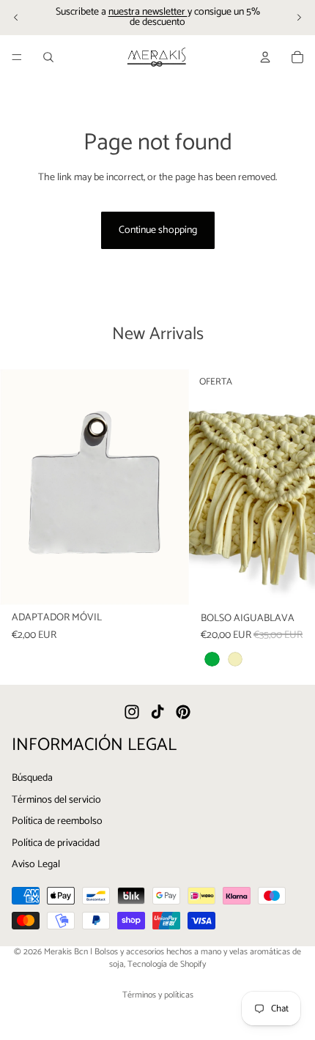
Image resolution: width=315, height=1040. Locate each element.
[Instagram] (132, 712)
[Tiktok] (157, 712)
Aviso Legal (36, 864)
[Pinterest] (183, 712)
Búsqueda (32, 778)
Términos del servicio (56, 799)
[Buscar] (48, 57)
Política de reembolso (57, 821)
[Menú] (17, 57)
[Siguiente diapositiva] (299, 17)
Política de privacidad (56, 842)
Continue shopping (158, 230)
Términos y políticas (157, 995)
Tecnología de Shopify (166, 964)
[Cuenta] (265, 57)
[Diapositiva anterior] (16, 17)
